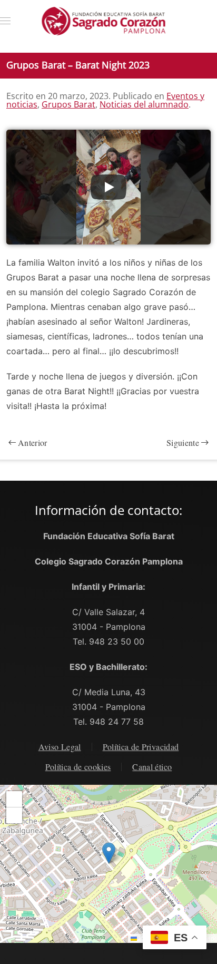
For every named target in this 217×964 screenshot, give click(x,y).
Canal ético (152, 766)
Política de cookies (78, 766)
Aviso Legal (59, 746)
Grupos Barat (68, 104)
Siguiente (182, 442)
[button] (5, 21)
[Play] (108, 187)
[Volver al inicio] (109, 21)
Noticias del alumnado (144, 104)
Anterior (32, 442)
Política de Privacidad (141, 746)
